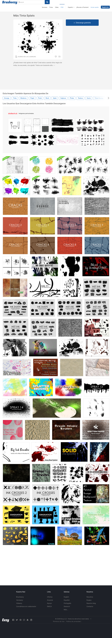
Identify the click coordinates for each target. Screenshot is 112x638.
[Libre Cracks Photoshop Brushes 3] (42, 226)
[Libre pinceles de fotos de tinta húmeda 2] (15, 328)
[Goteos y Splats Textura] (71, 347)
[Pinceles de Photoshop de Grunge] (70, 514)
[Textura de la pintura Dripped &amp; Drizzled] (70, 328)
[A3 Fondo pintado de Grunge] (96, 493)
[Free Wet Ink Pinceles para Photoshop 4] (96, 308)
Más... (66, 609)
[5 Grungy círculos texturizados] (13, 430)
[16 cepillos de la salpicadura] (41, 387)
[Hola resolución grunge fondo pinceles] (42, 206)
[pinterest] (20, 620)
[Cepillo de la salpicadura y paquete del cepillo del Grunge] (41, 473)
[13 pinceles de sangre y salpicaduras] (97, 347)
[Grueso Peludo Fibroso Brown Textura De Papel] (71, 367)
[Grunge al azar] (96, 535)
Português (67, 603)
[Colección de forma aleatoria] (67, 473)
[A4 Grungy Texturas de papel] (15, 287)
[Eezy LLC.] (5, 620)
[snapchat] (28, 620)
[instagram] (24, 620)
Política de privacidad (73, 621)
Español (66, 600)
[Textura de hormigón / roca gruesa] (69, 535)
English (66, 597)
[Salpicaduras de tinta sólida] (74, 452)
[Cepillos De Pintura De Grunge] (66, 430)
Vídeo (57, 7)
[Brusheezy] (9, 2)
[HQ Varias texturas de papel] (97, 367)
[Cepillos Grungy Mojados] (68, 387)
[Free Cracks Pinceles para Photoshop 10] (96, 206)
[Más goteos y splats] (96, 185)
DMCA (49, 606)
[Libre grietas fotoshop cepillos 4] (42, 245)
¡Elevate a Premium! (82, 7)
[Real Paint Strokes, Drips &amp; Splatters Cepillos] (15, 387)
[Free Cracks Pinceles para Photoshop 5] (69, 226)
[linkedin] (31, 620)
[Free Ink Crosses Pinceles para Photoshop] (45, 493)
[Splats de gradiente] (15, 347)
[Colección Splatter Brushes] (95, 514)
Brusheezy (20, 597)
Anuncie (50, 600)
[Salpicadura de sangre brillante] (45, 452)
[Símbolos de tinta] (70, 266)
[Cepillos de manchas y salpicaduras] (57, 408)
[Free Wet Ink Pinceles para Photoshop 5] (43, 328)
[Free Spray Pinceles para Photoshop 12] (16, 408)
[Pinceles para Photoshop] (42, 308)
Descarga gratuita (83, 23)
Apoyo (49, 603)
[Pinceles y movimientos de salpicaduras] (71, 493)
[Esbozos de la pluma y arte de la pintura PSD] (43, 347)
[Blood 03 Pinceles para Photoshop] (95, 266)
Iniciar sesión (95, 7)
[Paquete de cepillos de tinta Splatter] (96, 165)
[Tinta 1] (45, 287)
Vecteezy (19, 600)
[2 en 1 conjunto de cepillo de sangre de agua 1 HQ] (99, 452)
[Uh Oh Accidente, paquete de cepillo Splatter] (97, 473)
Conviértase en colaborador (26, 606)
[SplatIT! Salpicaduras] (15, 535)
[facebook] (13, 620)
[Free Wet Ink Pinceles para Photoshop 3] (96, 287)
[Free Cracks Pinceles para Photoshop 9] (96, 226)
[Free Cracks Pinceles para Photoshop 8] (69, 245)
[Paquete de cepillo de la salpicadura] (71, 287)
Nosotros (90, 597)
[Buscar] (47, 2)
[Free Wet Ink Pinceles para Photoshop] (69, 308)
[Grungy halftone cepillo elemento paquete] (46, 185)
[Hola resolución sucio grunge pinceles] (69, 206)
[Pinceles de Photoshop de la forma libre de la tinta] (15, 308)
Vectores (44, 7)
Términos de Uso (58, 621)
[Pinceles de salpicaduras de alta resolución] (17, 367)
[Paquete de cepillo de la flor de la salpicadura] (42, 165)
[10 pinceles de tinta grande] (16, 452)
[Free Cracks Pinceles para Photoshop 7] (15, 245)
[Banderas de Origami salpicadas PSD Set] (16, 185)
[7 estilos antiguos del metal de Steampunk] (45, 367)
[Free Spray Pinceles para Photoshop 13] (96, 387)
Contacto (90, 606)
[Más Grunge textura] (16, 473)
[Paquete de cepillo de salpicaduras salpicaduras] (16, 266)
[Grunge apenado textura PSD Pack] (15, 165)
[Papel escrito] (95, 430)
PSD (62, 7)
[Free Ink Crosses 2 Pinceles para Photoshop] (16, 493)
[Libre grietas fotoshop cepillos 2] (15, 226)
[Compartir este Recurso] (60, 56)
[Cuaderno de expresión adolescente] (71, 185)
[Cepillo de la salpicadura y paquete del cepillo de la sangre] (96, 328)
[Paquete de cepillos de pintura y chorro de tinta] (69, 165)
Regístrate (105, 7)
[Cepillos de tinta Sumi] (96, 408)
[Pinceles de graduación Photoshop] (16, 514)
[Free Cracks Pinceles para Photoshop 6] (96, 245)
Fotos (51, 7)
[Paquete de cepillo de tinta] (45, 266)
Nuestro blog (91, 603)
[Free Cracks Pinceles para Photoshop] (15, 206)
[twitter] (17, 620)
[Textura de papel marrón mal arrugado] (37, 430)
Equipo (89, 600)
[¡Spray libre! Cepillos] (42, 535)
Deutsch (67, 606)
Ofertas (49, 597)
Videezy (19, 603)
